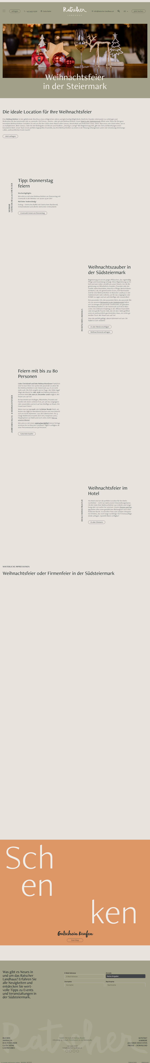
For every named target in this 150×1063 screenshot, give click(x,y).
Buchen (6, 1038)
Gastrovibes (9, 1048)
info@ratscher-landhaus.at (104, 11)
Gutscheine (8, 1045)
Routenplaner (10, 1043)
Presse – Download (137, 1045)
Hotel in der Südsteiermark (91, 121)
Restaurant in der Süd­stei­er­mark (112, 302)
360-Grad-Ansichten (137, 1043)
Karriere (143, 1040)
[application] (127, 11)
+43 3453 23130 (31, 11)
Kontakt (143, 1038)
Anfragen (7, 1040)
